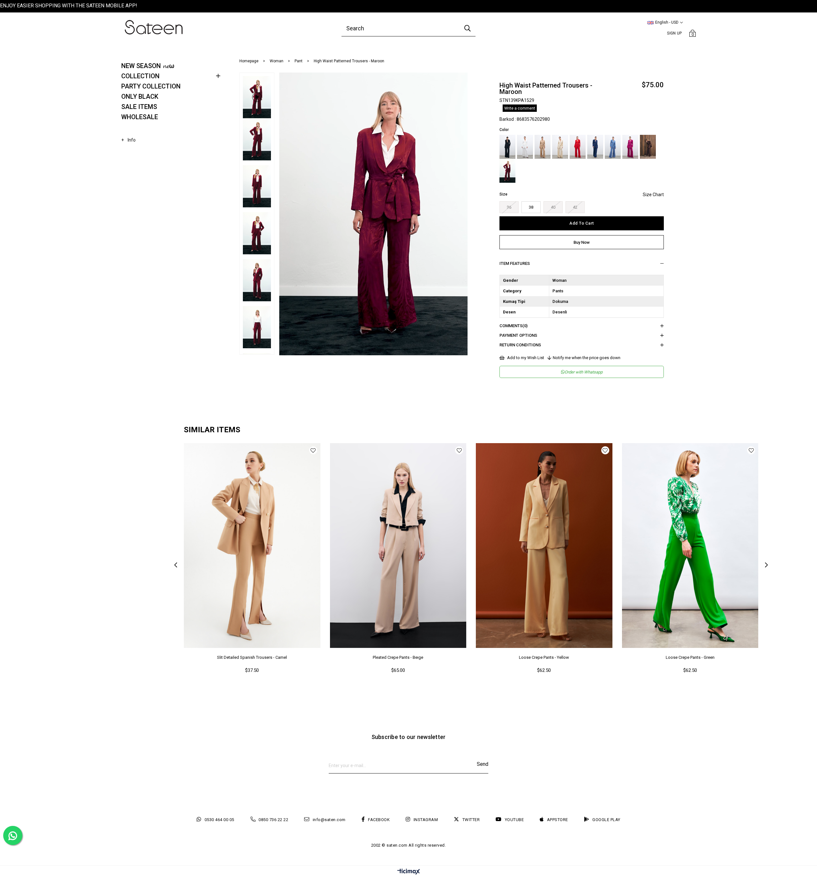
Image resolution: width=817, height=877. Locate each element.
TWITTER (471, 819)
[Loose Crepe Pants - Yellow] (544, 545)
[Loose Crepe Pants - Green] (690, 545)
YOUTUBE (514, 819)
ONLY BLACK (139, 96)
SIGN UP (674, 33)
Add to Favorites (313, 450)
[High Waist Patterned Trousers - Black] (507, 147)
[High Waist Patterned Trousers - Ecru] (525, 147)
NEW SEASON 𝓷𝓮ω (147, 66)
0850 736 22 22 (273, 819)
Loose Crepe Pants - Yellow (544, 657)
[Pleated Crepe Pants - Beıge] (398, 545)
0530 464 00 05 (219, 819)
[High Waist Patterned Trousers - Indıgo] (613, 147)
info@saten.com (329, 819)
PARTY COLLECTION (151, 86)
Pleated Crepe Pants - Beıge (398, 657)
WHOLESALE (139, 117)
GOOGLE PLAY (606, 819)
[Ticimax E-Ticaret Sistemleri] (408, 872)
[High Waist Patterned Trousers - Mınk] (543, 147)
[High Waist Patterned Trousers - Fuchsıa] (630, 147)
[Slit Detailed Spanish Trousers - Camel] (252, 545)
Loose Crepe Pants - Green (690, 657)
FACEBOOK (379, 819)
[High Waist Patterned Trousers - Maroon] (507, 171)
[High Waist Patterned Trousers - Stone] (560, 147)
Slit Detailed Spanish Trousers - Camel (252, 657)
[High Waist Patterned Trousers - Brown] (648, 147)
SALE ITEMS (139, 107)
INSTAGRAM (426, 819)
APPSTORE (557, 819)
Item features (514, 263)
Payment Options (518, 335)
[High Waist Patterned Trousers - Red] (578, 147)
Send (482, 764)
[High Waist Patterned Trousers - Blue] (595, 147)
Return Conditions (520, 344)
